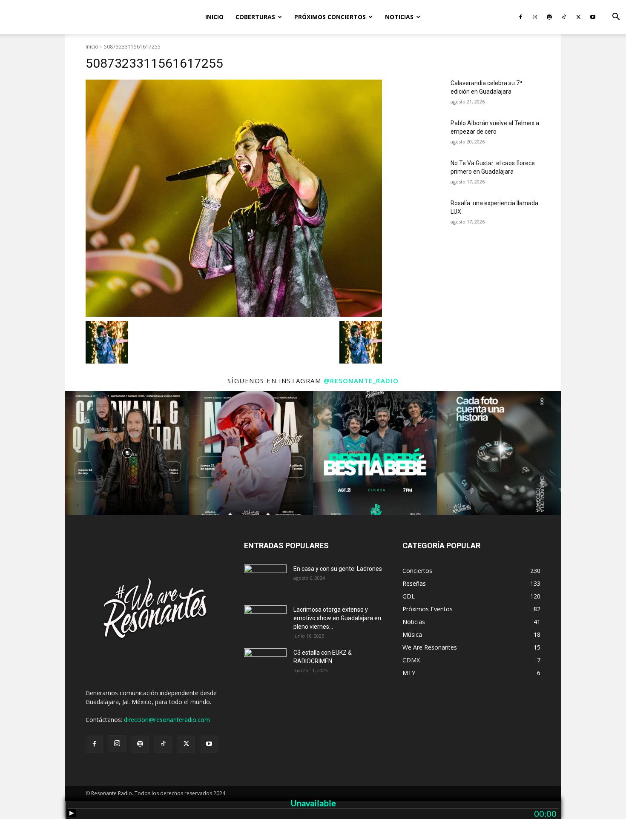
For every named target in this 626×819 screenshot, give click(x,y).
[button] (616, 18)
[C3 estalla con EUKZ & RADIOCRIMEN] (265, 663)
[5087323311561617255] (234, 198)
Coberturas (255, 17)
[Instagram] (534, 17)
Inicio (214, 17)
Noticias (399, 17)
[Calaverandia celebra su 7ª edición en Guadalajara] (423, 93)
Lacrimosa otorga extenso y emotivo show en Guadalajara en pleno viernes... (337, 618)
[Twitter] (578, 17)
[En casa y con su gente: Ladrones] (265, 579)
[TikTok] (563, 17)
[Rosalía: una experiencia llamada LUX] (423, 213)
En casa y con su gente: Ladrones (337, 568)
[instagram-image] (127, 453)
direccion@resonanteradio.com (167, 720)
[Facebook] (520, 17)
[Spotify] (549, 17)
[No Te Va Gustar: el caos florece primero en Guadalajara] (423, 173)
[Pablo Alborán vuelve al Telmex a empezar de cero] (423, 133)
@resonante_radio (361, 380)
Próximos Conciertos (330, 17)
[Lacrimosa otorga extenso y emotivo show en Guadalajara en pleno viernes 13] (265, 620)
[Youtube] (592, 17)
